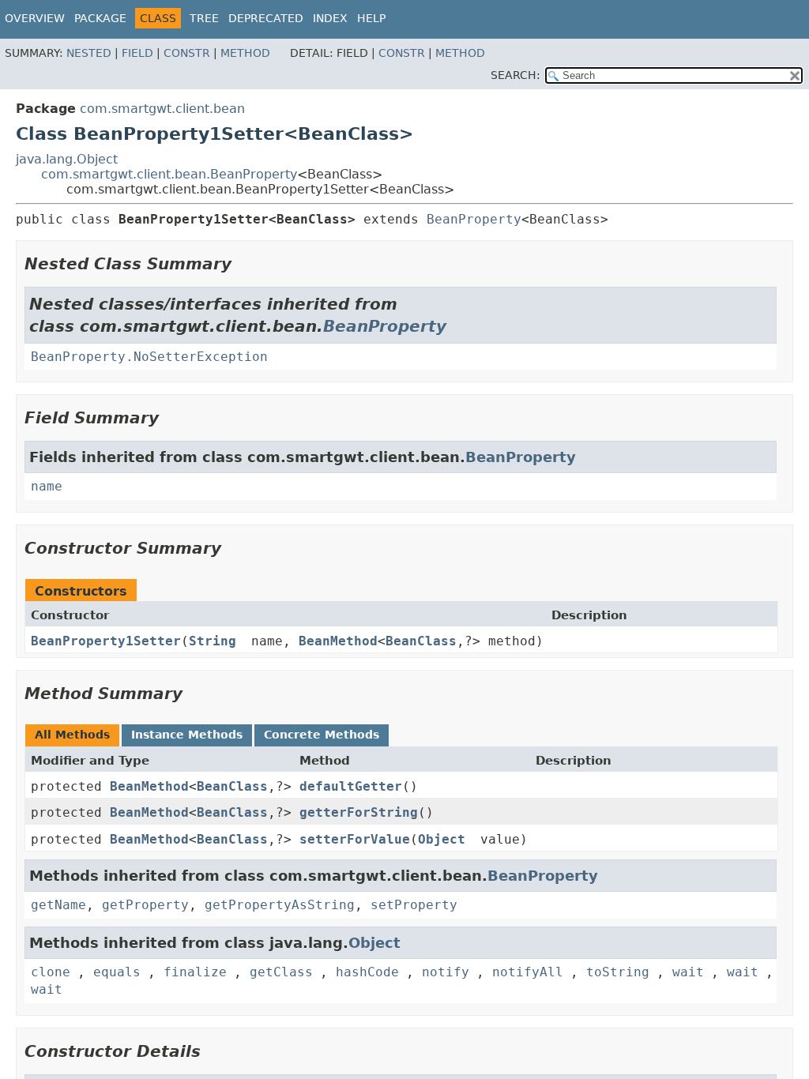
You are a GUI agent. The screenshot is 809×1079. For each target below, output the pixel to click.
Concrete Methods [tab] (321, 734)
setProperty (414, 904)
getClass (281, 971)
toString (617, 971)
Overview (35, 18)
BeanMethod (338, 641)
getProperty (145, 904)
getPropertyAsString (280, 904)
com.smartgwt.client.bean (162, 108)
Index (330, 18)
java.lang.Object (67, 159)
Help (371, 18)
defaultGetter (350, 786)
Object (441, 839)
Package (100, 18)
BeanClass (421, 641)
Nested (88, 53)
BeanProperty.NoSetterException (149, 356)
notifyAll (527, 971)
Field (137, 53)
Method (245, 53)
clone (50, 971)
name (46, 486)
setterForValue (354, 839)
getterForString (358, 812)
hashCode (367, 971)
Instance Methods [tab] (187, 734)
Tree (204, 18)
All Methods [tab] (72, 734)
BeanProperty (474, 219)
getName (58, 904)
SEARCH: (515, 75)
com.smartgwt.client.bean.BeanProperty (169, 174)
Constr (187, 53)
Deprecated (265, 18)
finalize (195, 971)
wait (688, 971)
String (212, 641)
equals (117, 971)
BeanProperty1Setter (106, 641)
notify (445, 971)
